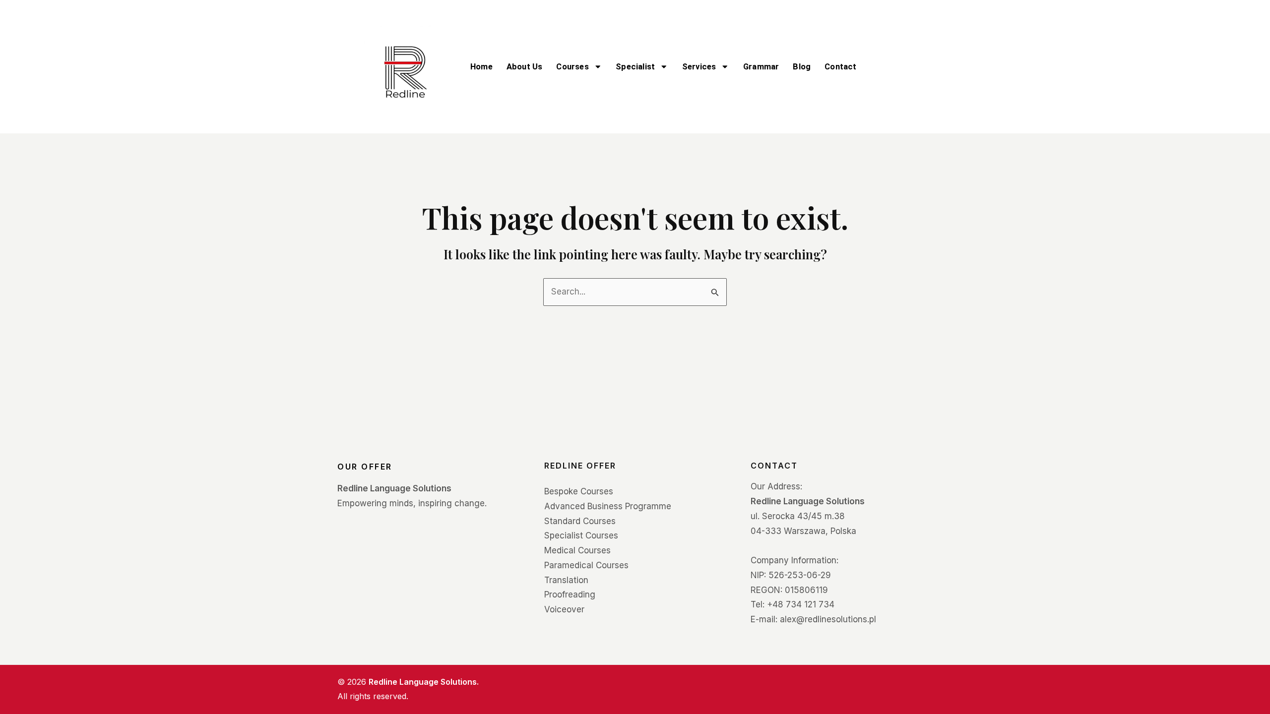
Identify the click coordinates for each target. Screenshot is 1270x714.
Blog (802, 66)
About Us (525, 66)
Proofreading (569, 594)
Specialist (635, 66)
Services (699, 66)
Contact (840, 66)
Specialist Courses (581, 535)
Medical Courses (577, 550)
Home (481, 66)
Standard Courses (580, 521)
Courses (572, 66)
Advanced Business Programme (607, 506)
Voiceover (564, 609)
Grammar (761, 66)
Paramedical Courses (586, 565)
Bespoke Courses (578, 491)
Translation (566, 580)
